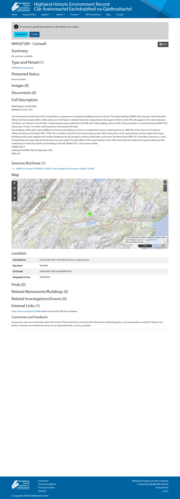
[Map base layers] (14, 188)
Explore (45, 15)
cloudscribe (163, 488)
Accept (34, 34)
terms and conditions (150, 240)
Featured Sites (29, 15)
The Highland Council (38, 496)
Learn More (21, 34)
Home (14, 15)
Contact (120, 15)
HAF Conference (93, 15)
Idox (156, 481)
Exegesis (146, 481)
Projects (74, 15)
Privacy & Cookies (46, 488)
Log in (165, 491)
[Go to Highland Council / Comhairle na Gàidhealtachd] (21, 6)
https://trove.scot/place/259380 (26, 311)
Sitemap (42, 491)
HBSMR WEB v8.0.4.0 (158, 484)
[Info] (14, 193)
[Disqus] (90, 367)
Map (108, 15)
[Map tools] (14, 198)
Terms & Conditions (47, 484)
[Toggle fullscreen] (165, 182)
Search (59, 15)
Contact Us (43, 481)
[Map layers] (14, 183)
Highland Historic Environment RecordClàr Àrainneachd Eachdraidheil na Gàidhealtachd (83, 7)
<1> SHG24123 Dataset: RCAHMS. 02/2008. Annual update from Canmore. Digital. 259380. (53, 169)
